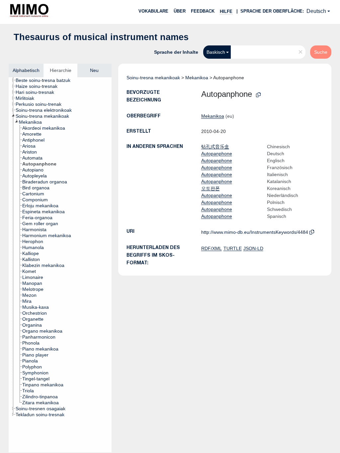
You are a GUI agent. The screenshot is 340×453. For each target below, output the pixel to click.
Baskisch (216, 52)
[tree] (60, 264)
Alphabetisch (26, 70)
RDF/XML (211, 248)
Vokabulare (153, 11)
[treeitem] (45, 80)
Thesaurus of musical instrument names (101, 37)
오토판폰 (210, 188)
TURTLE (232, 248)
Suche (320, 52)
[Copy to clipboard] (258, 95)
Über (180, 11)
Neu (94, 70)
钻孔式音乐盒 (215, 146)
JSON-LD (253, 248)
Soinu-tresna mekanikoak (153, 77)
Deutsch (316, 11)
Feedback (202, 11)
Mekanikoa (196, 77)
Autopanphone (216, 153)
